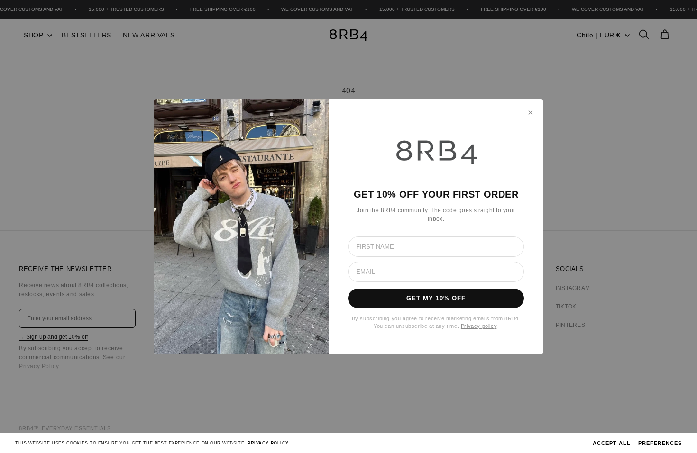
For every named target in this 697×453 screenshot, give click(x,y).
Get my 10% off (436, 298)
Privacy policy (478, 326)
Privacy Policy (268, 443)
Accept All (612, 443)
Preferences (660, 443)
